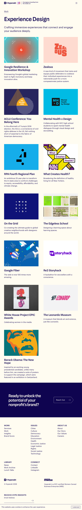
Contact (34, 465)
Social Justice (36, 451)
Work (6, 11)
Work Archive (9, 467)
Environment (36, 438)
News (6, 465)
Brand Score (9, 436)
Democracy (35, 433)
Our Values (62, 433)
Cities (33, 428)
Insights (7, 433)
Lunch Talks (9, 470)
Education (35, 436)
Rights (33, 448)
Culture (34, 431)
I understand (75, 507)
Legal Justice (36, 446)
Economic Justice (38, 443)
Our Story (62, 431)
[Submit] (32, 501)
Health (33, 441)
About (60, 428)
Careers (61, 436)
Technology (36, 453)
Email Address (9, 498)
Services (7, 428)
